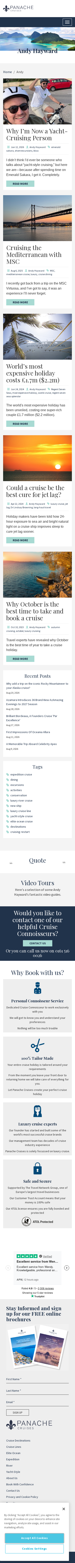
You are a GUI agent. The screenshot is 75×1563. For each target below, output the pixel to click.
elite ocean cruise (21, 821)
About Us (12, 1478)
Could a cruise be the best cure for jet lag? (35, 491)
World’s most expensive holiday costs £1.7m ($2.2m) (32, 373)
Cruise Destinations (18, 1440)
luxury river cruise (21, 800)
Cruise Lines (13, 1447)
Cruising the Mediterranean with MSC (34, 254)
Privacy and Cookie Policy (22, 1497)
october (20, 630)
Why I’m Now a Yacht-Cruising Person (37, 134)
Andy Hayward (38, 147)
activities (16, 790)
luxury (34, 274)
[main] (34, 1532)
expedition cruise (21, 774)
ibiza (36, 150)
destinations (18, 826)
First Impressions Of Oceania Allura (28, 732)
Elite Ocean (13, 1453)
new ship (15, 806)
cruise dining (45, 274)
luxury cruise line (20, 811)
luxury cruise (57, 503)
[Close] (63, 1509)
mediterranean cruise (18, 274)
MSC (52, 270)
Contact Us (37, 943)
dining (14, 780)
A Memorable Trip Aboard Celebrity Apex (31, 744)
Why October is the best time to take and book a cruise (35, 611)
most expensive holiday (24, 392)
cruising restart (20, 832)
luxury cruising (32, 630)
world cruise (44, 392)
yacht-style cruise (21, 816)
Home (7, 72)
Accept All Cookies (34, 1538)
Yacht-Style (13, 1472)
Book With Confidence (20, 1484)
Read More (20, 184)
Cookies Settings (34, 1548)
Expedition (12, 1459)
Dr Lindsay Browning (22, 507)
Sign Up (17, 1412)
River (9, 1465)
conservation (18, 795)
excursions (17, 785)
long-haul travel (42, 507)
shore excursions (23, 150)
